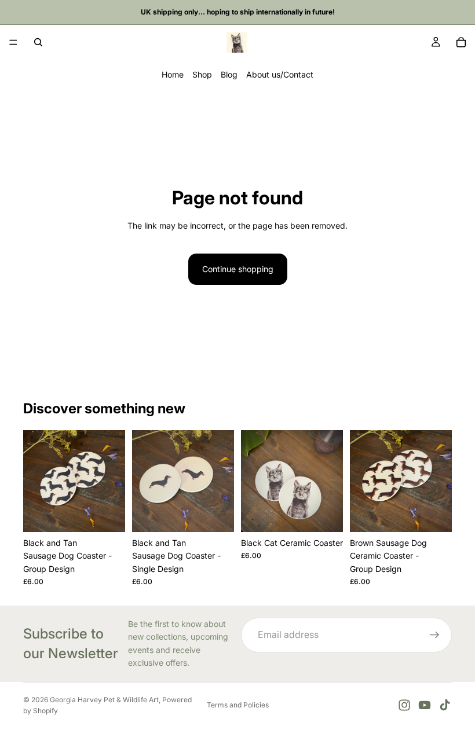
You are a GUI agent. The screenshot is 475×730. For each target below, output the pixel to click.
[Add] (107, 514)
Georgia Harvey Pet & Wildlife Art (104, 699)
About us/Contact (279, 74)
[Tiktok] (445, 705)
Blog (229, 74)
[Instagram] (404, 705)
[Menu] (13, 42)
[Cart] (461, 42)
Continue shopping (237, 269)
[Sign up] (434, 635)
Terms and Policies (238, 704)
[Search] (38, 42)
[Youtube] (425, 705)
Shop (202, 74)
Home (173, 74)
